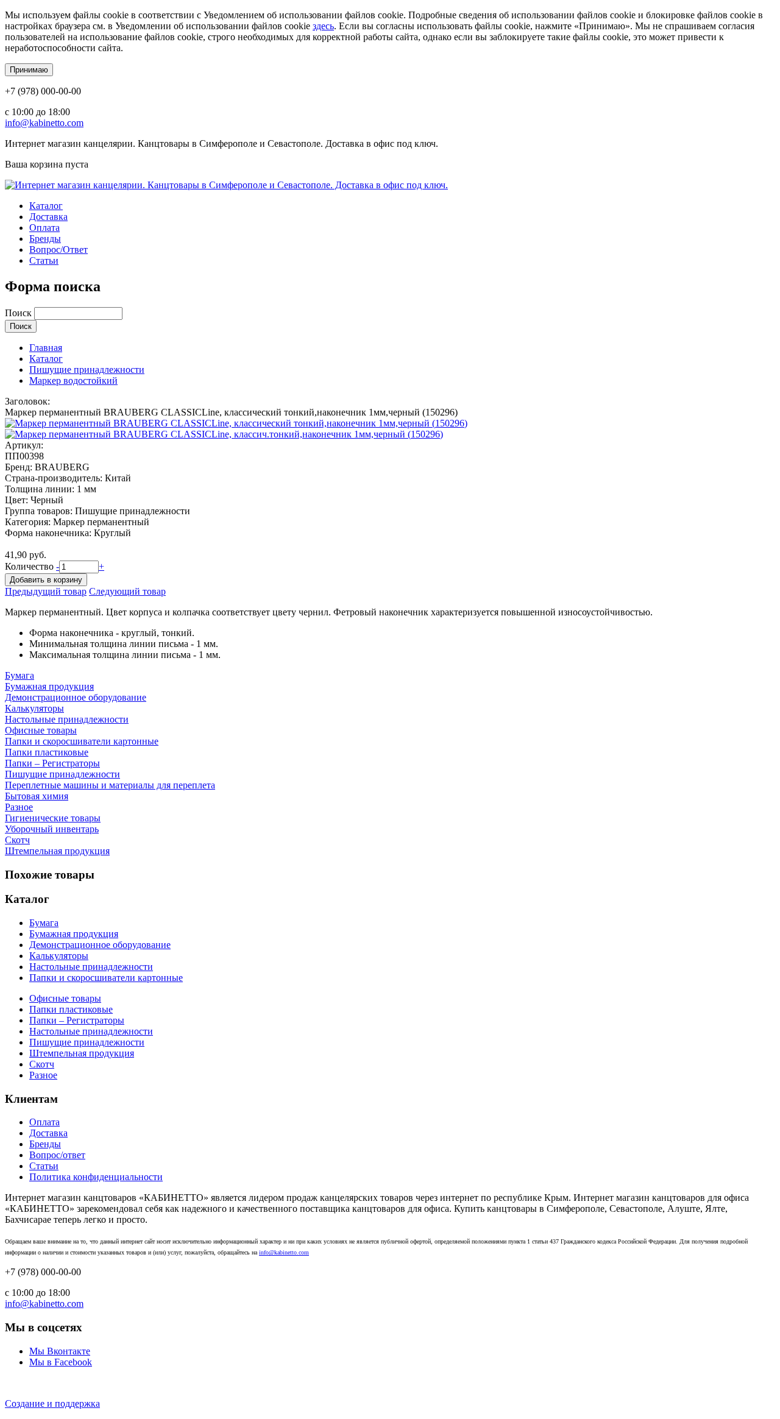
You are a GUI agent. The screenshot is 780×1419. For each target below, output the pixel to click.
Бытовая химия (36, 796)
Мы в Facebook (60, 1362)
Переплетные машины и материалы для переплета (110, 785)
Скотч (17, 840)
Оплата (44, 227)
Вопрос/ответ (57, 1155)
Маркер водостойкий (73, 380)
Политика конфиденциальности (96, 1177)
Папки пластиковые (46, 752)
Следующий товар (127, 591)
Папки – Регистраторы (52, 763)
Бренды (45, 238)
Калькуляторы (34, 708)
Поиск (19, 313)
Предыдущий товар (46, 591)
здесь (323, 26)
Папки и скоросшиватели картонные (81, 741)
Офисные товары (41, 730)
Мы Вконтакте (59, 1351)
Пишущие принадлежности (86, 369)
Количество (30, 566)
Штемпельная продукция (57, 851)
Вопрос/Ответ (58, 249)
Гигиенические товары (53, 818)
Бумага (19, 675)
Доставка (48, 216)
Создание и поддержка (52, 1403)
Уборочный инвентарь (52, 829)
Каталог (46, 205)
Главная (45, 347)
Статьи (43, 260)
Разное (19, 807)
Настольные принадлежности (67, 719)
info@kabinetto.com (44, 123)
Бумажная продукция (49, 686)
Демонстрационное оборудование (75, 697)
